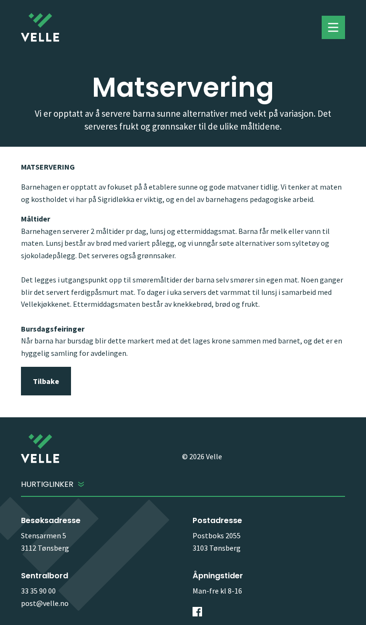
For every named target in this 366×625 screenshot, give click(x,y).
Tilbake (46, 381)
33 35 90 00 (38, 590)
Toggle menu (333, 28)
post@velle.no (45, 603)
